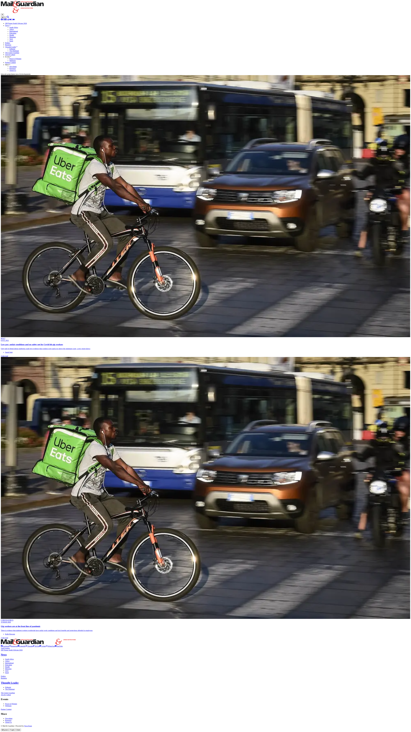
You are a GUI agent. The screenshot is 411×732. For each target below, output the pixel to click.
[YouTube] (14, 20)
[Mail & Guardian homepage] (205, 7)
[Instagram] (3, 20)
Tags (2, 648)
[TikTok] (8, 20)
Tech (6, 671)
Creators (7, 648)
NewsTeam (28, 726)
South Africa (9, 659)
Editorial (8, 687)
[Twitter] (10, 20)
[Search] (8, 17)
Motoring (8, 669)
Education (8, 665)
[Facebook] (2, 20)
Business (4, 678)
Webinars (8, 706)
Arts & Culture (6, 695)
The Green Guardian (8, 693)
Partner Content (6, 709)
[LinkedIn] (5, 20)
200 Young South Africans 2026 (12, 650)
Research (8, 720)
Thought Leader (10, 682)
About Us (8, 722)
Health (7, 667)
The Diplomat (10, 689)
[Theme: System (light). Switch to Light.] (4, 17)
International (9, 663)
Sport (7, 673)
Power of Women (11, 704)
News (4, 654)
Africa (7, 661)
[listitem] (5, 646)
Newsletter (8, 718)
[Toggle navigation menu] (2, 14)
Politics (3, 676)
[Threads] (7, 20)
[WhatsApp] (12, 20)
